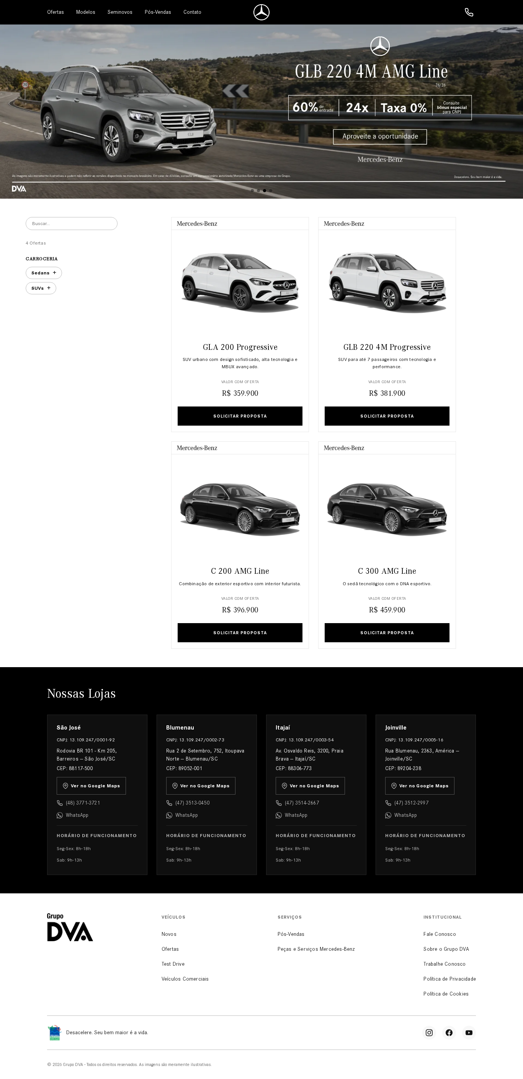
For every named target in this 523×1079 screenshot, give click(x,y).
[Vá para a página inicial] (261, 12)
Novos (169, 934)
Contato (192, 12)
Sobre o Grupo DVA (446, 949)
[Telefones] (469, 12)
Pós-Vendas (158, 12)
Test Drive (173, 964)
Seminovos (120, 12)
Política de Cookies (446, 994)
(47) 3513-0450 (192, 803)
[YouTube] (469, 1033)
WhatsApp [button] (77, 815)
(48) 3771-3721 (83, 803)
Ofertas (55, 12)
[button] (252, 190)
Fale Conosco (439, 934)
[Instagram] (429, 1033)
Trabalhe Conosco (444, 964)
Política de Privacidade (449, 979)
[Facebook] (449, 1033)
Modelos (85, 12)
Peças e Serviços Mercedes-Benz (316, 949)
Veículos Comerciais (185, 979)
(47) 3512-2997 (411, 803)
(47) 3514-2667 (302, 803)
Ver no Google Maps (95, 786)
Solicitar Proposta (240, 416)
